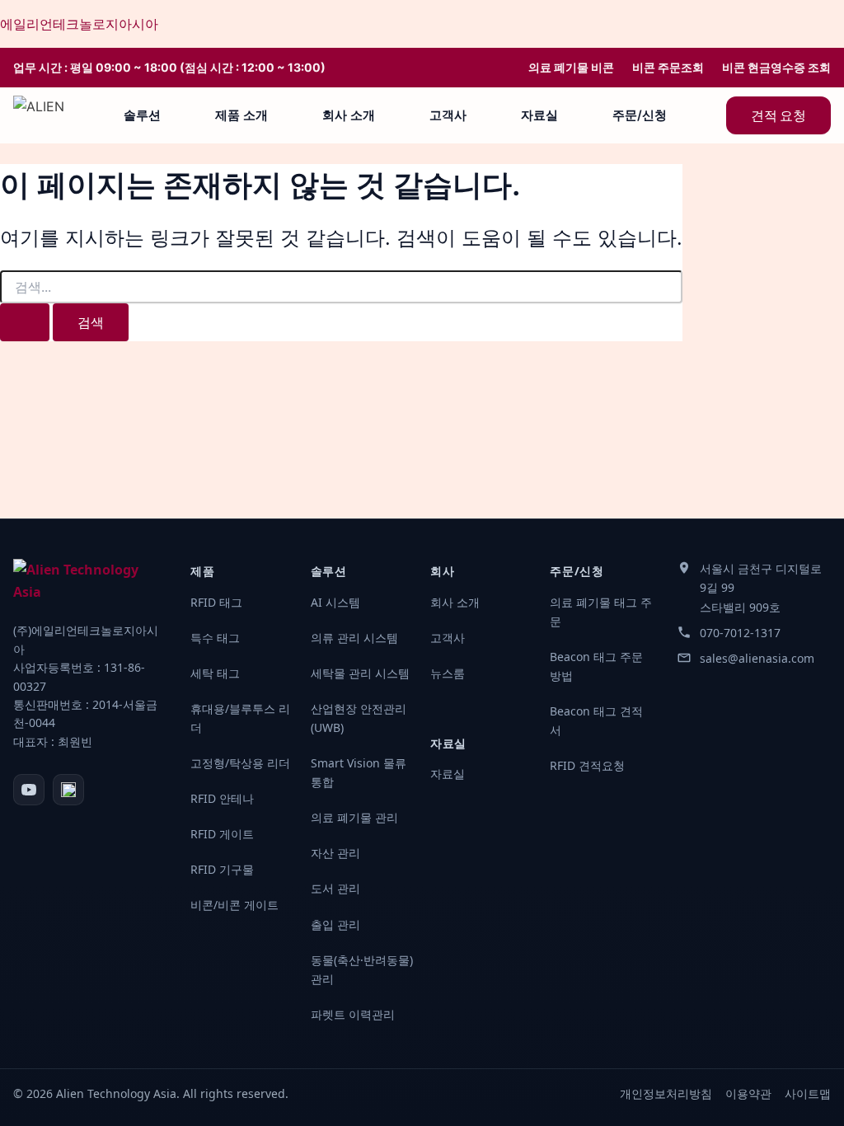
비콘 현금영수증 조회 (776, 67)
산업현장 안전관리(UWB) (358, 718)
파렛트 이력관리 (353, 1014)
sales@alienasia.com (757, 658)
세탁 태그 (215, 673)
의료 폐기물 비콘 (571, 67)
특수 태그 (215, 637)
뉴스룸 (447, 673)
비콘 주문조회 (668, 67)
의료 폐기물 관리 (354, 817)
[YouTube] (29, 789)
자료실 (539, 115)
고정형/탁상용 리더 (240, 763)
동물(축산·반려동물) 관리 (362, 969)
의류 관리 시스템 (354, 637)
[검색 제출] (24, 322)
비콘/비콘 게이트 (234, 905)
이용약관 (748, 1093)
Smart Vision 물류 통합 (358, 772)
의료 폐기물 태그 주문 (601, 611)
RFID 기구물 (222, 869)
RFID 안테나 (222, 798)
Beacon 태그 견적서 (596, 720)
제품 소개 (241, 115)
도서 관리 (335, 888)
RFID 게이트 (222, 834)
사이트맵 (808, 1093)
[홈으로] (38, 115)
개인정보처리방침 (666, 1093)
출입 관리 (335, 924)
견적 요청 (778, 115)
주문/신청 (639, 115)
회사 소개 (348, 115)
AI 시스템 (335, 602)
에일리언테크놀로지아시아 (79, 24)
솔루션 (142, 115)
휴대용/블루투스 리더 (240, 718)
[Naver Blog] (68, 789)
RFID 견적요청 (587, 765)
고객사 (448, 115)
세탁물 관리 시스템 (360, 673)
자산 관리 (335, 853)
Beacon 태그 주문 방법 (596, 666)
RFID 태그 (216, 602)
